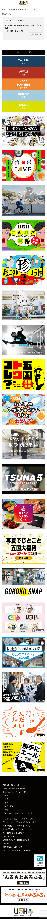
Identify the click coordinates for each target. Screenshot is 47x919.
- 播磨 (5, 795)
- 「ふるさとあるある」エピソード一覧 (17, 813)
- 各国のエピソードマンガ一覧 (14, 792)
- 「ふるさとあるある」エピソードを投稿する (20, 818)
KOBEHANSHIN (23, 84)
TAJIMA (23, 62)
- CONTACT (6, 843)
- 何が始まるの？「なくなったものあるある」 (20, 822)
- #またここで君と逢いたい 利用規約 (16, 850)
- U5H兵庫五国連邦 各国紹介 (13, 788)
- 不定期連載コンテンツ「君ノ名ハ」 (16, 826)
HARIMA (23, 95)
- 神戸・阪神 (8, 806)
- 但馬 (5, 803)
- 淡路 (5, 799)
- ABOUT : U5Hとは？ (10, 785)
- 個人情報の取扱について (12, 847)
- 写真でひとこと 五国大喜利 (13, 833)
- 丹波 (5, 810)
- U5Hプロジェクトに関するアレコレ (16, 840)
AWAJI (23, 73)
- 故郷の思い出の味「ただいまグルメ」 (17, 829)
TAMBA (23, 106)
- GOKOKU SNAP (9, 836)
